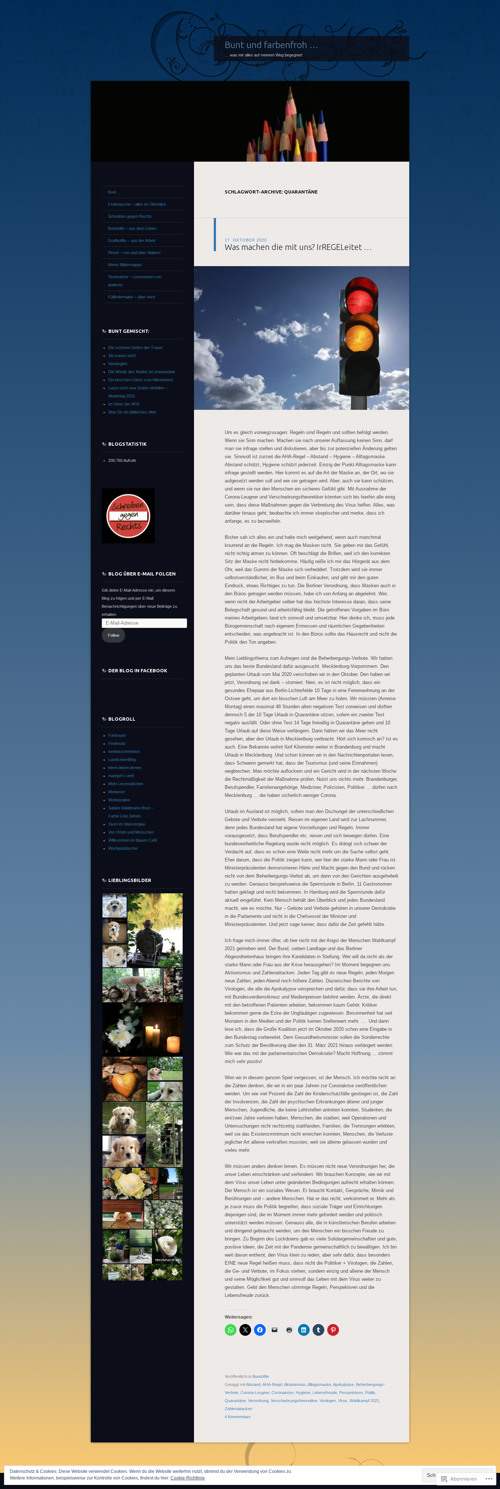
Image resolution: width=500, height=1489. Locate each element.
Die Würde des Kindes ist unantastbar (141, 372)
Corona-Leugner (254, 1392)
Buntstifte (261, 1376)
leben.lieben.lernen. (125, 767)
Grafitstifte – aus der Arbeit (131, 240)
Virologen (328, 1400)
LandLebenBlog (122, 759)
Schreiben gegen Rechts (130, 216)
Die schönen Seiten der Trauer (135, 347)
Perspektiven (351, 1392)
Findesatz (117, 743)
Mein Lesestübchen (125, 784)
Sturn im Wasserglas (126, 824)
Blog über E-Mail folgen (142, 573)
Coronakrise (283, 1392)
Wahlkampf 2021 (364, 1400)
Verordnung (258, 1400)
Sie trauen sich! (122, 355)
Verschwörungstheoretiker (294, 1400)
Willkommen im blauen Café (132, 840)
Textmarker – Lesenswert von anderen (134, 281)
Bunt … (114, 192)
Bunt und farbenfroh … (271, 45)
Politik (370, 1392)
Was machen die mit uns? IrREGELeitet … (298, 246)
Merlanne (116, 792)
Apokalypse (343, 1384)
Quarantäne (235, 1400)
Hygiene (303, 1392)
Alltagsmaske (319, 1384)
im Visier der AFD (123, 404)
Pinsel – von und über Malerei (134, 252)
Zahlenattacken (238, 1409)
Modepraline (119, 800)
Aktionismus (295, 1384)
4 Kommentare (238, 1417)
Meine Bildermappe (125, 264)
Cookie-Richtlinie (188, 1478)
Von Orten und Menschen (131, 832)
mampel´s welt (121, 775)
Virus (342, 1400)
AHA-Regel (272, 1384)
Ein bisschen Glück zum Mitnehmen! (140, 380)
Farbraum (117, 735)
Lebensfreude (325, 1392)
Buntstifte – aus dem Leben (132, 228)
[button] (114, 905)
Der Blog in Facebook (137, 670)
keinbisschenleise (124, 751)
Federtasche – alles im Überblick (137, 204)
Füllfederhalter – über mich (131, 297)
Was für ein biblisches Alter (132, 412)
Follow (113, 635)
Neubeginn (117, 363)
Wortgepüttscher (123, 848)
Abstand (253, 1384)
